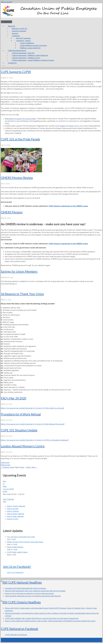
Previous (5, 467)
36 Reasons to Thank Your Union (22, 294)
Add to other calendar (15, 516)
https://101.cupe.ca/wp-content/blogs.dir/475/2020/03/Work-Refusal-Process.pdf (32, 424)
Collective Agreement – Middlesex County (26, 58)
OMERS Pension (12, 212)
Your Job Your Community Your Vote (21, 537)
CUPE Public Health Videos (17, 552)
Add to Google (12, 509)
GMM (5, 492)
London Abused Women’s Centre (23, 446)
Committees (16, 36)
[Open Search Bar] (4, 19)
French (71, 126)
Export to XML (12, 519)
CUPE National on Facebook (19, 628)
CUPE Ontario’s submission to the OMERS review (68, 206)
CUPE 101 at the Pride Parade (20, 139)
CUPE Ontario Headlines (24, 602)
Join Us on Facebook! (17, 566)
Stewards (15, 33)
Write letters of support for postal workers (20, 119)
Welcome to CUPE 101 (19, 28)
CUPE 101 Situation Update (19, 430)
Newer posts (5, 465)
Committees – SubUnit (23, 41)
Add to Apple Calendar (15, 514)
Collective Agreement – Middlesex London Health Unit (30, 55)
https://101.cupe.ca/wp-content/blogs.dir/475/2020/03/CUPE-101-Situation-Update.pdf (34, 440)
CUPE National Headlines (25, 582)
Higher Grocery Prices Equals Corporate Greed (25, 542)
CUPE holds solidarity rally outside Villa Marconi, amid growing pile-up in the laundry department (42, 618)
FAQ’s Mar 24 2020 (13, 398)
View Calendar (8, 499)
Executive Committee (19, 31)
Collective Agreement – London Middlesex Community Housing (33, 60)
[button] (4, 502)
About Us (11, 26)
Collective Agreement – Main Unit (23, 53)
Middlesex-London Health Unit (30, 48)
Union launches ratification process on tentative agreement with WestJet (33, 596)
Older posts (5, 462)
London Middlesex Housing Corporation (33, 45)
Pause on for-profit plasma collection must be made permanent (29, 593)
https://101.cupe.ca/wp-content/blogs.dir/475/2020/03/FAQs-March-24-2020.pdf (32, 408)
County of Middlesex (27, 43)
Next (34, 467)
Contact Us (12, 63)
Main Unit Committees (23, 38)
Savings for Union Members (19, 271)
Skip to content (6, 2)
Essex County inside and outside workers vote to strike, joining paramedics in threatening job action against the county (50, 621)
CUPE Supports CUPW (16, 71)
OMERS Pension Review (17, 177)
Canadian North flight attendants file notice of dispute (25, 588)
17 (28, 467)
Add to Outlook (13, 511)
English (62, 126)
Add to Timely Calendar (16, 506)
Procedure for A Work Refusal (21, 414)
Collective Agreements (17, 50)
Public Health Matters (15, 547)
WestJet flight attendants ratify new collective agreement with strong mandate (35, 591)
